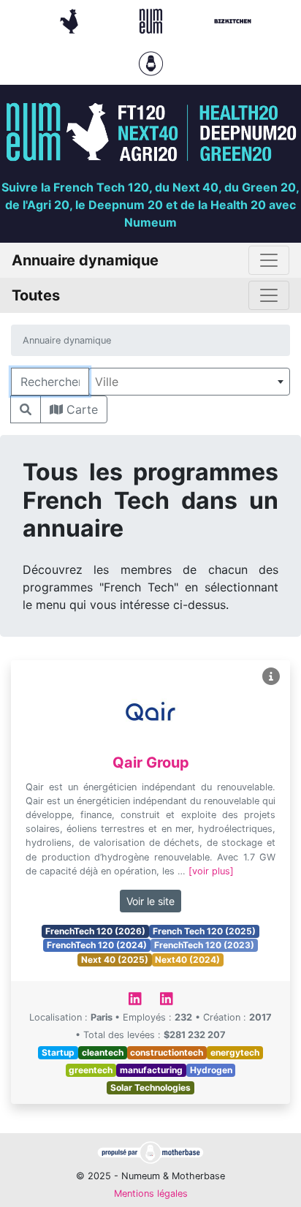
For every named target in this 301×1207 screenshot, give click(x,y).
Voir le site (150, 901)
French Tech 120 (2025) (204, 931)
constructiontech (166, 1052)
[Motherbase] (151, 62)
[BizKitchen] (233, 19)
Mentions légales (151, 1193)
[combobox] (189, 382)
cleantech (102, 1052)
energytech (234, 1052)
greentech (91, 1069)
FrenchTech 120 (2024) (97, 944)
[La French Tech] (71, 19)
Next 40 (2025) (114, 959)
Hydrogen (211, 1069)
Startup (58, 1052)
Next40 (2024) (187, 959)
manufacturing (151, 1069)
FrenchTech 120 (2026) (95, 931)
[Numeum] (153, 19)
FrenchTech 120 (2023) (204, 944)
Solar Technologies (150, 1087)
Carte (80, 409)
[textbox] (189, 381)
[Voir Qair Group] (271, 676)
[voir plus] (211, 871)
